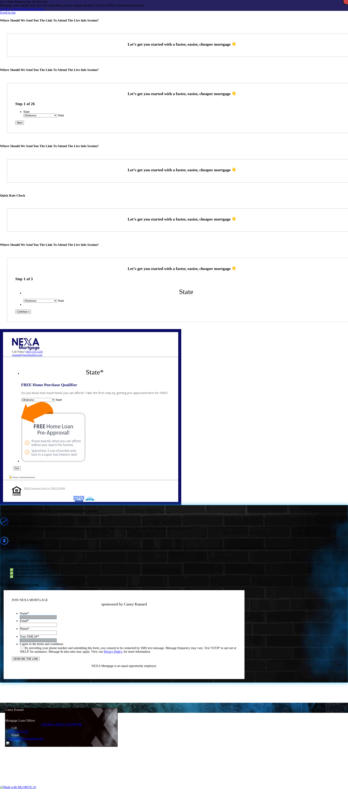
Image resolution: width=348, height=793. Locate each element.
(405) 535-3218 (34, 351)
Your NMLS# (29, 636)
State (26, 111)
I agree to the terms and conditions (41, 644)
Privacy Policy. (113, 651)
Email (24, 621)
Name (24, 613)
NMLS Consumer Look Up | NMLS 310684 (44, 488)
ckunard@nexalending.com (27, 354)
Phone (24, 628)
